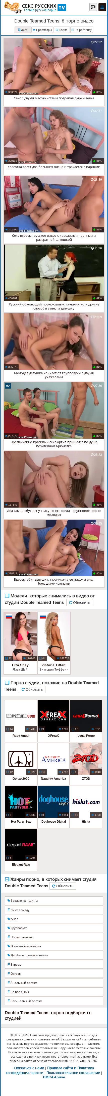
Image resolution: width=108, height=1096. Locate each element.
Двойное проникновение (29, 955)
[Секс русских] (34, 7)
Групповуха (18, 928)
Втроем (15, 964)
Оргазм (14, 973)
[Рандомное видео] (93, 7)
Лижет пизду (18, 910)
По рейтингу (83, 29)
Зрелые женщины (24, 900)
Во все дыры (18, 991)
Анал (14, 919)
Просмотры (43, 29)
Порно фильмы (20, 937)
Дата (23, 29)
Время (62, 29)
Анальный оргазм (22, 982)
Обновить (81, 603)
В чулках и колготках (25, 946)
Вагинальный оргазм (25, 1000)
